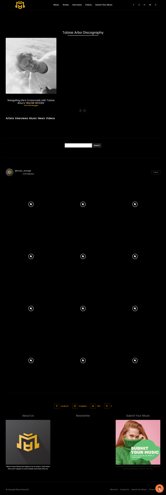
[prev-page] (80, 110)
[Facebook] (134, 5)
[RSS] (93, 406)
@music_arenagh (23, 170)
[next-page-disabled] (84, 110)
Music (31, 92)
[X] (156, 5)
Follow (155, 172)
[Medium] (150, 5)
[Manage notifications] (161, 490)
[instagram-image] (31, 203)
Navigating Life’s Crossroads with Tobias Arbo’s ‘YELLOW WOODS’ (31, 102)
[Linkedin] (145, 5)
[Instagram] (139, 5)
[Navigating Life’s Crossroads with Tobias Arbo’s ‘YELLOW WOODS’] (31, 66)
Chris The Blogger (31, 105)
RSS (98, 406)
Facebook (64, 406)
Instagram (83, 406)
